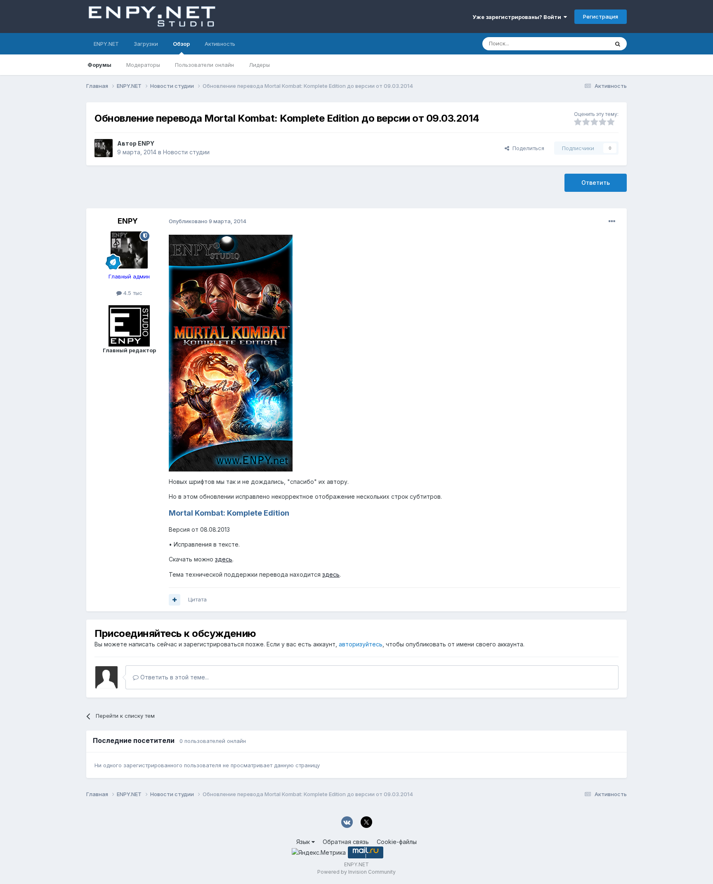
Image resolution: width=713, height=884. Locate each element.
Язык (304, 841)
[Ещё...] (612, 221)
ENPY (146, 143)
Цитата (197, 599)
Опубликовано (207, 221)
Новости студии (186, 152)
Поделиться (526, 148)
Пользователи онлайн (204, 64)
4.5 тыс (132, 293)
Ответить (595, 182)
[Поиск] (618, 43)
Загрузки (146, 43)
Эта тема (586, 43)
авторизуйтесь (360, 644)
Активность (220, 43)
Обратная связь (346, 841)
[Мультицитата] (174, 600)
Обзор (181, 43)
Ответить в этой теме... (174, 677)
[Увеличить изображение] (231, 352)
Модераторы (143, 64)
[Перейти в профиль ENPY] (103, 148)
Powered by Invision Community (356, 872)
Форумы (99, 64)
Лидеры (259, 64)
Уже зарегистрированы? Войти (518, 17)
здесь (223, 559)
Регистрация (600, 16)
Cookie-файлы (397, 841)
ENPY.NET (106, 43)
